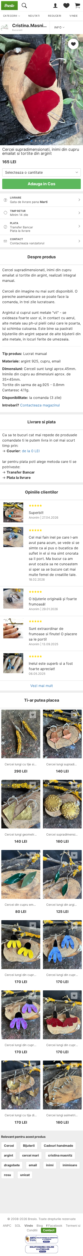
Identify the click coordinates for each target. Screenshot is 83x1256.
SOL (18, 1225)
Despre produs (41, 257)
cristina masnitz (60, 1155)
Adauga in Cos (41, 183)
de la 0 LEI (31, 451)
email (33, 1165)
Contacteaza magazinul (40, 405)
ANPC (7, 1225)
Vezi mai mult (41, 685)
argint (8, 1155)
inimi (50, 1165)
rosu (7, 1175)
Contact (48, 1230)
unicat (25, 1175)
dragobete (12, 1165)
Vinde (28, 1225)
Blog (40, 1225)
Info (58, 27)
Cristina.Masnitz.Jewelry (39, 25)
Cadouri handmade (58, 1145)
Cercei (9, 1145)
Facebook (54, 1225)
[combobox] (41, 172)
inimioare (70, 1165)
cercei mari (30, 1155)
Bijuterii (29, 1145)
